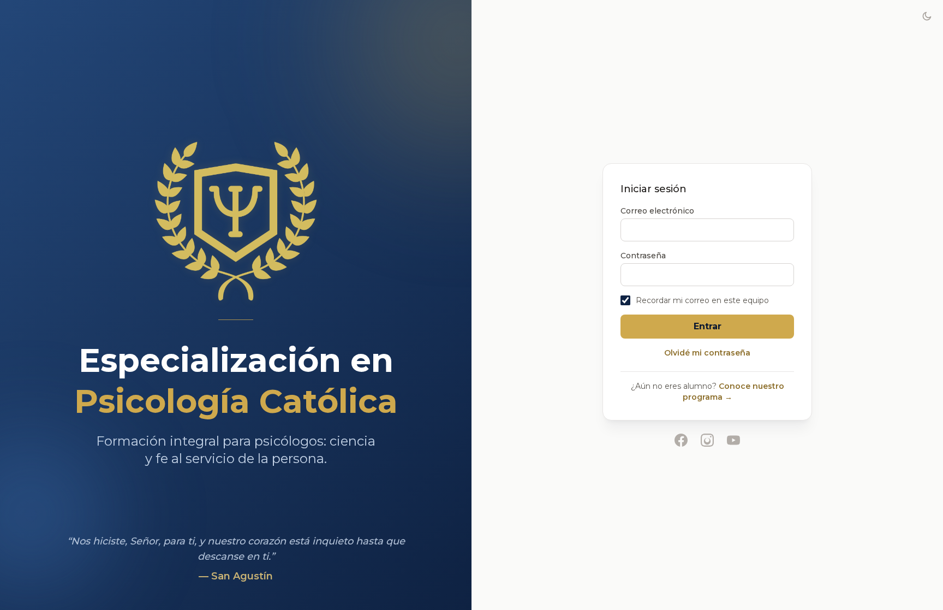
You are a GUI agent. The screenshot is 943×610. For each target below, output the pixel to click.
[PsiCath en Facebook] (681, 440)
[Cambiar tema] (926, 16)
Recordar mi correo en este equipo (702, 300)
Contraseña (643, 255)
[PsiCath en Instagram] (707, 440)
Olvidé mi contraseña (707, 353)
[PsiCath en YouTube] (733, 440)
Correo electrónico (657, 211)
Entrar (707, 326)
